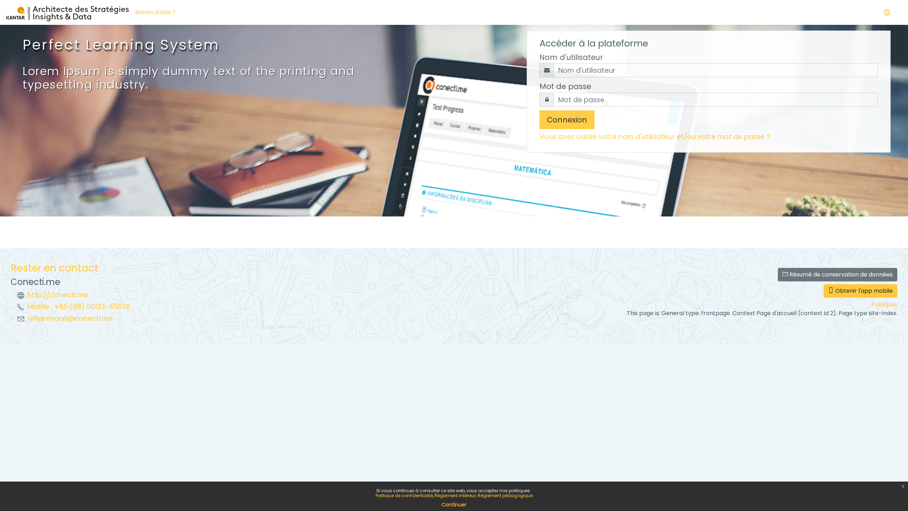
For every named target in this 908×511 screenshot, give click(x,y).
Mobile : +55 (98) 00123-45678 (78, 307)
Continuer (454, 504)
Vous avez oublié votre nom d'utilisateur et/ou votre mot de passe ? (654, 137)
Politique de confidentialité (404, 496)
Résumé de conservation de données (840, 274)
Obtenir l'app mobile (863, 291)
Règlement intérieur (455, 496)
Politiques (884, 305)
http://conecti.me (57, 295)
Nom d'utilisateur (571, 57)
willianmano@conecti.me (70, 318)
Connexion (567, 120)
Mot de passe (565, 86)
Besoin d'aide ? (155, 12)
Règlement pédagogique (505, 496)
